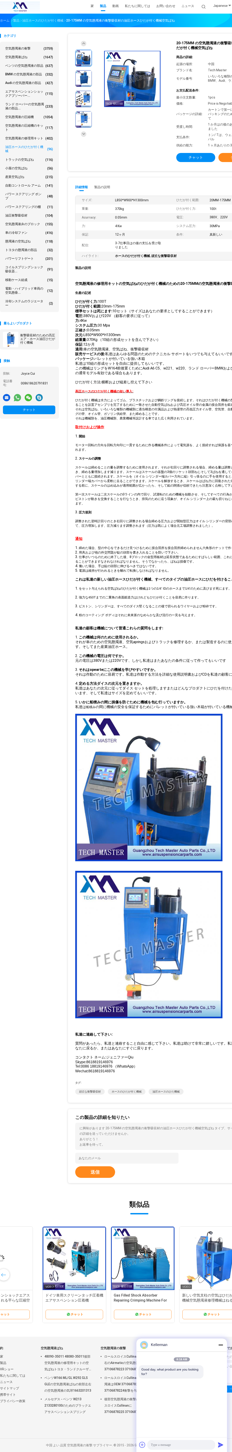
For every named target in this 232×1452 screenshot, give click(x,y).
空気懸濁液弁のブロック (29, 224)
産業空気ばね (29, 177)
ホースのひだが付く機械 (127, 1091)
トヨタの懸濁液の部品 (29, 250)
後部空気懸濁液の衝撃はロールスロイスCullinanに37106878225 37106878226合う (127, 1405)
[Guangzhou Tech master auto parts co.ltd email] (6, 397)
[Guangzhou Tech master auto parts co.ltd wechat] (28, 397)
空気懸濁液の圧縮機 (29, 117)
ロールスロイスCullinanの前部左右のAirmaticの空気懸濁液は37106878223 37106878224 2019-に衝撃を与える (127, 1363)
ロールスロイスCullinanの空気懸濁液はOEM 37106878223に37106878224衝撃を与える (127, 1384)
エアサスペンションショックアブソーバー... (29, 93)
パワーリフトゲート (29, 259)
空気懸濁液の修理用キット (29, 138)
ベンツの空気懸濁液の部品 (29, 66)
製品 (3, 1363)
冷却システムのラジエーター (29, 303)
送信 (95, 1172)
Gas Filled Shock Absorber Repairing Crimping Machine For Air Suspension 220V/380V (101, 1300)
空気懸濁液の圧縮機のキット (29, 127)
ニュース (6, 1382)
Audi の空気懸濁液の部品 (29, 83)
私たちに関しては (12, 1375)
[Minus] (220, 1345)
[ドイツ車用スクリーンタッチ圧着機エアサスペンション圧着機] (35, 1258)
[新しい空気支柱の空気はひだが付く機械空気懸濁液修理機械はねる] (172, 1258)
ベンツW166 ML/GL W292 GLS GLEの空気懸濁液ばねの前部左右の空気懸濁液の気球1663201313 (67, 1384)
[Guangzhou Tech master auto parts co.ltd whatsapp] (17, 397)
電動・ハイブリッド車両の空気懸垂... (29, 290)
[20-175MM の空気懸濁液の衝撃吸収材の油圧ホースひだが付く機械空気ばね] (132, 79)
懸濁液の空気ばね (29, 241)
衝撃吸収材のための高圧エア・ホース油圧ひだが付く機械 (37, 338)
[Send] (220, 1445)
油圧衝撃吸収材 (29, 215)
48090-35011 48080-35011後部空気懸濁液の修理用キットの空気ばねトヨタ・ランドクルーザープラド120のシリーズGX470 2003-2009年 (67, 1363)
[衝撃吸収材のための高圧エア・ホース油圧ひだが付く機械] (10, 339)
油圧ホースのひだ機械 (166, 1091)
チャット (29, 409)
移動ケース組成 (29, 280)
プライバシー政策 (12, 1401)
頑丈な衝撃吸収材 (90, 1091)
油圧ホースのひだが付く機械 (29, 149)
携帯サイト (8, 1394)
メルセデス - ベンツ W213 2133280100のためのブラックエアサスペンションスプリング (67, 1405)
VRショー (7, 1369)
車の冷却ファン (29, 233)
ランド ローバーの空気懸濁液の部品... (29, 106)
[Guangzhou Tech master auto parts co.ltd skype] (39, 397)
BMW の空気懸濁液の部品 (29, 74)
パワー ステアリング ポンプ (29, 196)
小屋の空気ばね (29, 168)
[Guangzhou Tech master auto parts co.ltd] (20, 6)
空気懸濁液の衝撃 (29, 48)
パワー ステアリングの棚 (29, 207)
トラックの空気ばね (29, 160)
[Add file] (142, 1445)
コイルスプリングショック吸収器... (29, 269)
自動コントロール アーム (29, 185)
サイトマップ (9, 1388)
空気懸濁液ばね (29, 57)
